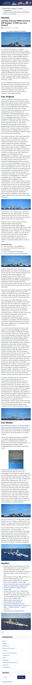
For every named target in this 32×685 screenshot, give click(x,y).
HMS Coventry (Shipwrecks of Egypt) (14, 603)
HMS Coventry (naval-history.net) (13, 600)
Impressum (5, 665)
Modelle (4, 643)
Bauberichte (5, 646)
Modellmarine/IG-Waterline (9, 662)
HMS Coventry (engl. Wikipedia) (13, 602)
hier (20, 93)
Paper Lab (11, 523)
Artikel (4, 658)
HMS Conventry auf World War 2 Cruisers (15, 605)
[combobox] (9, 677)
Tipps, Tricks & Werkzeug (9, 653)
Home (4, 641)
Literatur (4, 650)
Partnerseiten (6, 667)
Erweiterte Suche (7, 681)
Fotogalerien (5, 655)
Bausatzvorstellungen (8, 648)
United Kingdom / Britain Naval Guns (14, 610)
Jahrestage (5, 660)
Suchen (22, 677)
